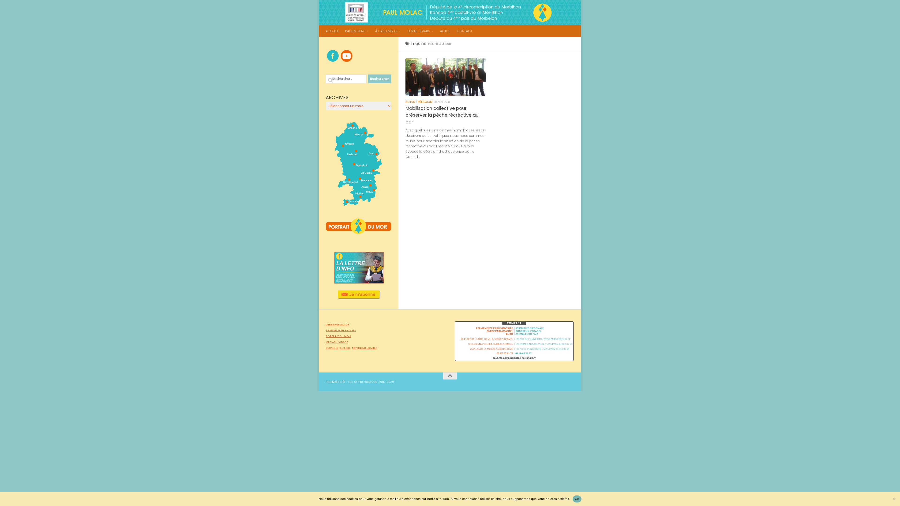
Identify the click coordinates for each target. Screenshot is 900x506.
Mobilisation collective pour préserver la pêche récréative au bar (442, 115)
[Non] (894, 499)
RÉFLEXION (425, 102)
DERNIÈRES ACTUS (337, 324)
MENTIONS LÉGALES (364, 348)
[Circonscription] (358, 204)
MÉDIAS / (332, 342)
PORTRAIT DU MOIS (338, 336)
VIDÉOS (343, 342)
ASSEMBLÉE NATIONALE (341, 330)
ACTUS (445, 31)
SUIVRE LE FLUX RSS (338, 348)
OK (577, 499)
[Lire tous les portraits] (358, 232)
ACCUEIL (332, 31)
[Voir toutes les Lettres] (358, 282)
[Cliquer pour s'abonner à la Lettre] (359, 297)
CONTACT (464, 31)
